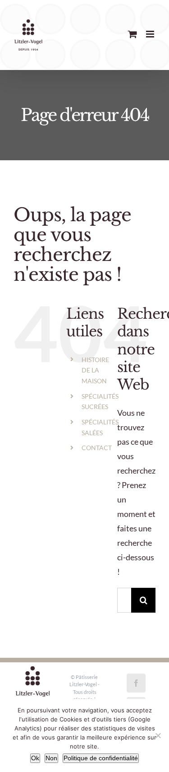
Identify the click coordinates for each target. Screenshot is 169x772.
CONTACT (97, 447)
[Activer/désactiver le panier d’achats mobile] (132, 34)
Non (51, 758)
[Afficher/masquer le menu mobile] (150, 34)
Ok (35, 758)
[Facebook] (136, 683)
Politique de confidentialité (101, 758)
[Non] (157, 735)
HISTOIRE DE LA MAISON (95, 370)
